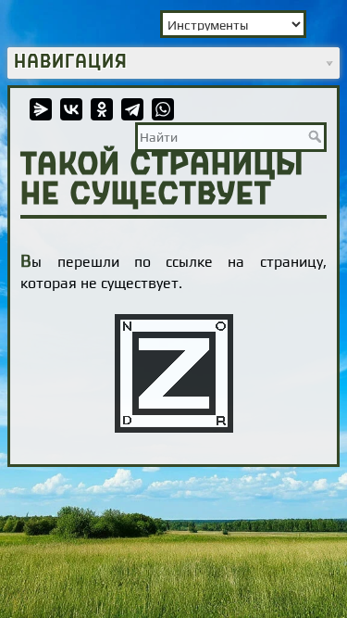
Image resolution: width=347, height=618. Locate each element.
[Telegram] (132, 109)
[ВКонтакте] (71, 109)
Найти (317, 136)
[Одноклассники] (102, 109)
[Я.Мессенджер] (41, 109)
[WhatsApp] (163, 109)
